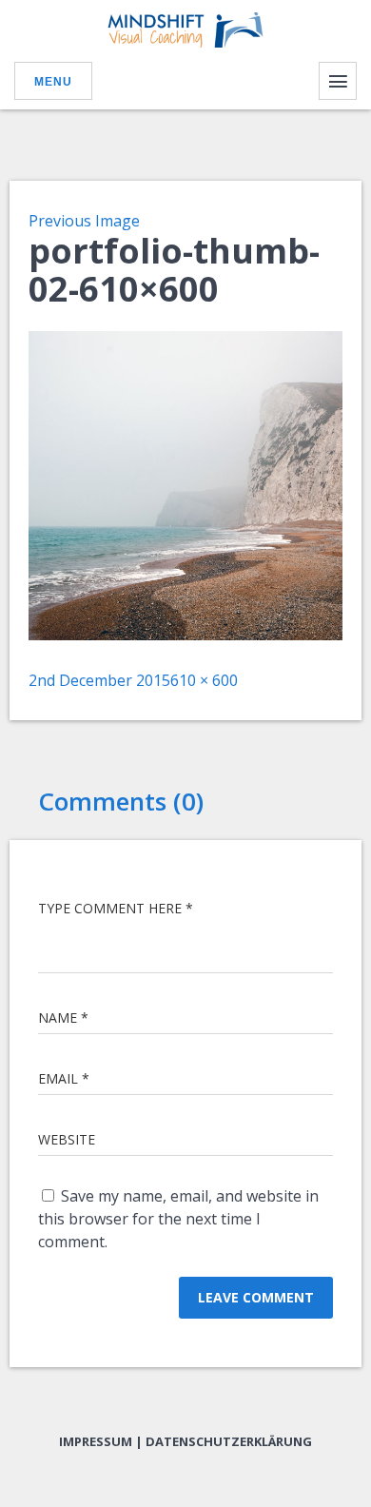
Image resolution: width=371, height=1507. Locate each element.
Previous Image (84, 220)
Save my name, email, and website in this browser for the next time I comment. (178, 1218)
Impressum (95, 1441)
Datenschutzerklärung (229, 1441)
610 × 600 (204, 680)
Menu (53, 81)
